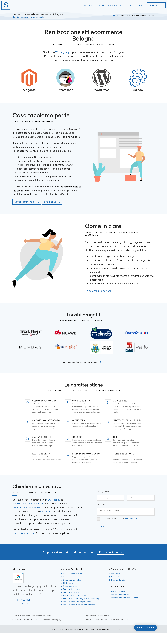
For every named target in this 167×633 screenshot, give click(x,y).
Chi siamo (115, 574)
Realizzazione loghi (71, 589)
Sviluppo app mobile (72, 580)
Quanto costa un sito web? (123, 594)
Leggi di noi (50, 201)
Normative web (118, 591)
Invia (101, 526)
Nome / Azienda (104, 492)
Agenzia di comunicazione (74, 595)
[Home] (5, 5)
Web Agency (62, 52)
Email (129, 492)
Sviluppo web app (71, 586)
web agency (47, 511)
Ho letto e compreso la (120, 519)
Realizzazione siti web (72, 574)
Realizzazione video (71, 592)
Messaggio (102, 504)
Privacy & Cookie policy (121, 577)
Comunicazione (108, 5)
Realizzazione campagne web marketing (81, 598)
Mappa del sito (118, 580)
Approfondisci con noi (99, 290)
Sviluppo (84, 5)
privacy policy (132, 519)
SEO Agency (53, 499)
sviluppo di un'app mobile (27, 507)
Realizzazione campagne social (77, 601)
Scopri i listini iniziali (25, 201)
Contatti (154, 5)
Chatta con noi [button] (145, 627)
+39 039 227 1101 (23, 600)
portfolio (101, 362)
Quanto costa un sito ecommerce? (126, 597)
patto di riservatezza (24, 533)
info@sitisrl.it (23, 604)
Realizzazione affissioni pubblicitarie (79, 604)
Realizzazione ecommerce (74, 577)
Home (115, 15)
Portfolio (134, 5)
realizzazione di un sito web (28, 503)
